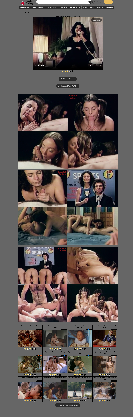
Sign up (98, 2)
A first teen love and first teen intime (55, 377)
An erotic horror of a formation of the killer (55, 326)
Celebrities (109, 7)
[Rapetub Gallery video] (28, 4)
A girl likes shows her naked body (55, 352)
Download (97, 20)
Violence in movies (37, 7)
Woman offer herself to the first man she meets (105, 326)
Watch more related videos (69, 405)
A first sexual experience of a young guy (30, 352)
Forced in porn (51, 7)
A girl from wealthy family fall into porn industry (80, 352)
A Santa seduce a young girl (30, 377)
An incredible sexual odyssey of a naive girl (104, 378)
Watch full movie (69, 79)
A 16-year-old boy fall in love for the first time (80, 378)
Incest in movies (75, 7)
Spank (92, 7)
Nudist (85, 7)
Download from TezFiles (69, 86)
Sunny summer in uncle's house (30, 326)
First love (100, 7)
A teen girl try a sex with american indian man (80, 326)
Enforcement (63, 7)
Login (109, 2)
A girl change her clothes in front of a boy (105, 352)
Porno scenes (24, 7)
